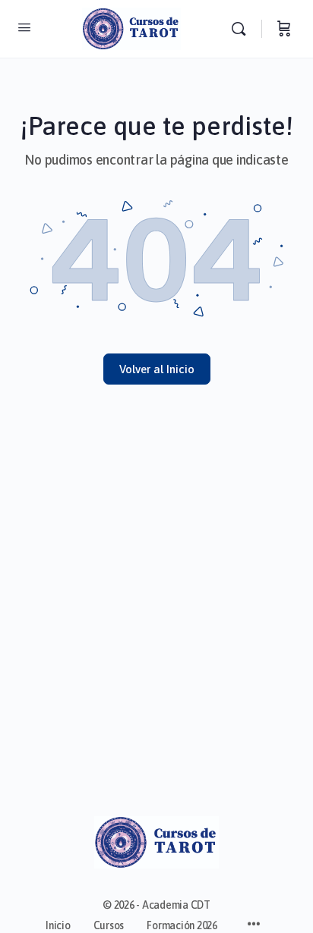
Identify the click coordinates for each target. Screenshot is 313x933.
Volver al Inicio (156, 369)
